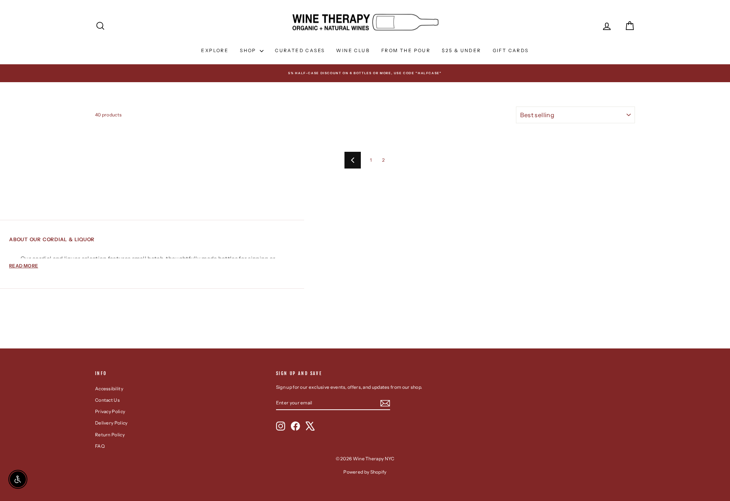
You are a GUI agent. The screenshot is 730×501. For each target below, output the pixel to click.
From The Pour (405, 50)
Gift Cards (511, 50)
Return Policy (110, 434)
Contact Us (107, 400)
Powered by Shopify (364, 472)
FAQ (100, 446)
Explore (215, 50)
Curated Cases (300, 50)
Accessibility (109, 388)
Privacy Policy (110, 411)
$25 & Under (461, 50)
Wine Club (353, 50)
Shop (249, 50)
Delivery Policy (111, 423)
